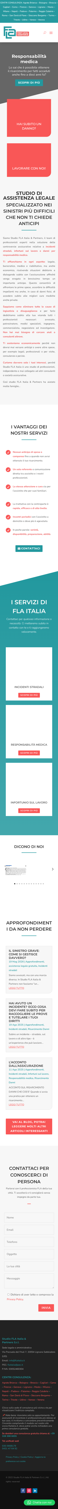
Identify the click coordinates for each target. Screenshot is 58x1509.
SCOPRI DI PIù (29, 695)
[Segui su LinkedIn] (35, 1490)
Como (53, 1382)
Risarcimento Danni (38, 1029)
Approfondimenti (35, 961)
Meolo (37, 1387)
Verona (40, 1399)
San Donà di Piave (19, 1395)
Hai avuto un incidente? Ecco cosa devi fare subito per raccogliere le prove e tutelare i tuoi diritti (28, 1012)
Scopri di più (29, 82)
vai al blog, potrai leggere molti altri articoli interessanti (29, 1126)
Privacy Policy (15, 1299)
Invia (46, 1308)
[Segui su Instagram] (29, 1490)
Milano (46, 1387)
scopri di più (29, 810)
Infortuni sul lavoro (38, 1074)
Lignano (28, 1387)
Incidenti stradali (18, 1029)
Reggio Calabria (40, 1391)
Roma (5, 1395)
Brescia (34, 1382)
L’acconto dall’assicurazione (26, 1064)
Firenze (7, 1387)
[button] (39, 1502)
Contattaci (30, 548)
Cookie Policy (27, 1457)
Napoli (5, 1391)
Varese (31, 1399)
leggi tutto (16, 988)
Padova (15, 1391)
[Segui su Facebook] (23, 1490)
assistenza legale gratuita (23, 966)
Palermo (25, 1391)
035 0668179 (9, 1445)
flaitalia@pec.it (15, 1364)
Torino (5, 1399)
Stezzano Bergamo (40, 1395)
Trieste (14, 1399)
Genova (17, 1387)
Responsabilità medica (29, 59)
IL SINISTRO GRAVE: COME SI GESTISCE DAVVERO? (24, 954)
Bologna (23, 1382)
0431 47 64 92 (9, 1448)
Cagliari (44, 1382)
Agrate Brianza (9, 1382)
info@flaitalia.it (17, 1360)
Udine (23, 1399)
